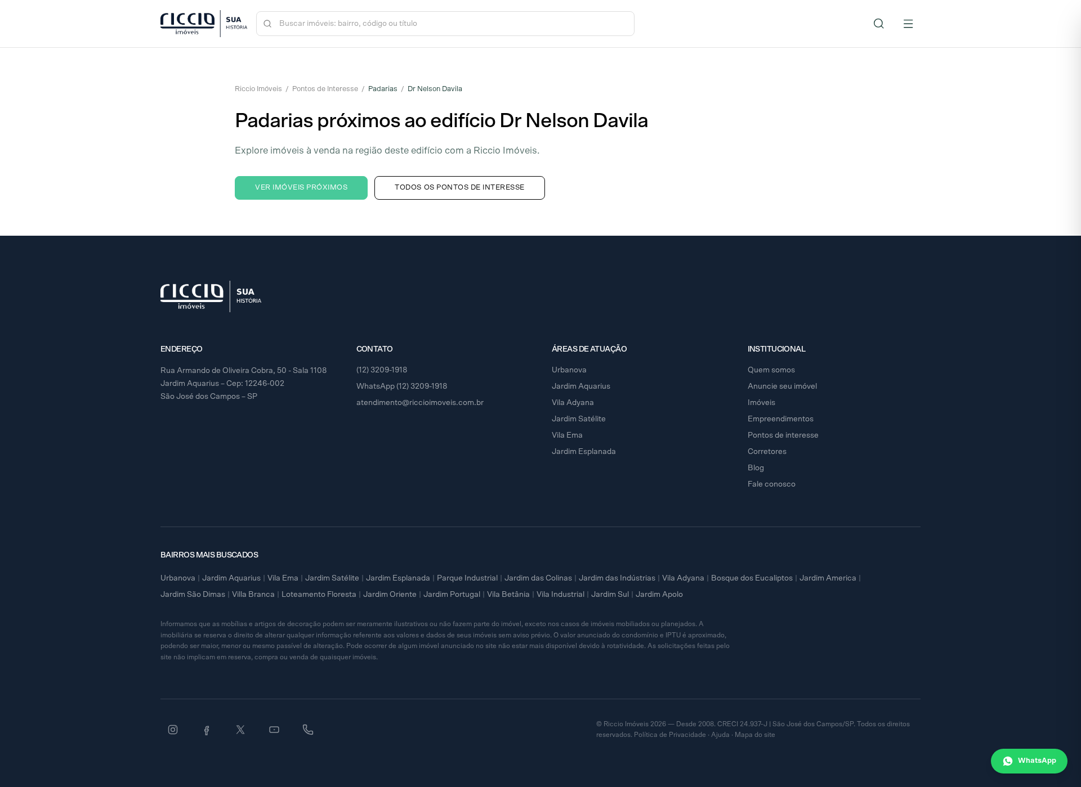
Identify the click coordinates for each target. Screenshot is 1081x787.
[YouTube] (274, 729)
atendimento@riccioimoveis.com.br (420, 403)
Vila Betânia (508, 595)
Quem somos (771, 370)
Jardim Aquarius (581, 386)
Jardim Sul (610, 595)
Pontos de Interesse (325, 89)
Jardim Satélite (579, 419)
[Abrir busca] (878, 23)
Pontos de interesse (783, 435)
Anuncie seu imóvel (782, 386)
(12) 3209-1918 (382, 370)
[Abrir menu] (908, 23)
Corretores (767, 452)
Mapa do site (755, 734)
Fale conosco (772, 484)
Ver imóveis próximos (301, 187)
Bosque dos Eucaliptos (752, 578)
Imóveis (761, 403)
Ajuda (720, 734)
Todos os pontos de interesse (460, 187)
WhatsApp (1037, 760)
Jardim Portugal (451, 595)
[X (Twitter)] (240, 729)
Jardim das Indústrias (617, 578)
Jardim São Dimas (192, 595)
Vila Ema (567, 435)
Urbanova (569, 370)
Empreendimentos (781, 419)
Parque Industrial (467, 578)
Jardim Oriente (390, 595)
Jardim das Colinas (538, 578)
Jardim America (827, 578)
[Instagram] (172, 729)
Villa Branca (253, 595)
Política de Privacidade (670, 734)
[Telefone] (308, 729)
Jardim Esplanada (584, 452)
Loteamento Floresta (319, 595)
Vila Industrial (560, 595)
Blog (756, 468)
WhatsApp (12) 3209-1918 (402, 386)
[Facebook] (206, 729)
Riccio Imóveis (258, 89)
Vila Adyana (573, 403)
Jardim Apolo (659, 595)
